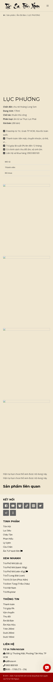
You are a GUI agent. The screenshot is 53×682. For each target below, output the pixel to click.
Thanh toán (9, 604)
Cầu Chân (7, 546)
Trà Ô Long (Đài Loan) (14, 575)
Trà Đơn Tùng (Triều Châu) (16, 583)
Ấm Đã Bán (8, 620)
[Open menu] (47, 6)
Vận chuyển (8, 612)
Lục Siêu (7, 530)
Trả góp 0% (8, 608)
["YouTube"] (13, 506)
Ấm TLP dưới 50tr (11, 551)
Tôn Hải (7, 526)
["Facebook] (20, 506)
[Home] (4, 15)
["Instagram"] (33, 506)
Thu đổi (7, 616)
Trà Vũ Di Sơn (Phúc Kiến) (15, 579)
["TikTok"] (27, 506)
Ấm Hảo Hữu (9, 624)
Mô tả (7, 162)
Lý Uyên (7, 542)
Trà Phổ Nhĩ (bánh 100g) (15, 567)
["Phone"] (13, 513)
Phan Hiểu (8, 538)
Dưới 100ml (8, 637)
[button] (47, 667)
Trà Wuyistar (9, 592)
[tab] (26, 162)
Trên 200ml (8, 628)
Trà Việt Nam (9, 587)
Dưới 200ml (8, 632)
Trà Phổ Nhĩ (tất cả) (12, 563)
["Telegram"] (6, 513)
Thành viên (10, 167)
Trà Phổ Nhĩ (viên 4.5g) (14, 571)
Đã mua (8, 173)
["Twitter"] (40, 506)
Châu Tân (7, 534)
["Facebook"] (6, 506)
